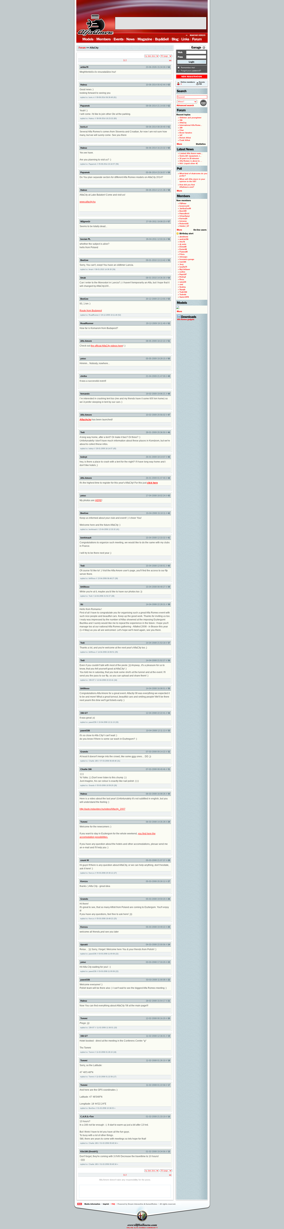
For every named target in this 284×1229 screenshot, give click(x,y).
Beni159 (182, 211)
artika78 (84, 67)
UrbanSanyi (184, 216)
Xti (81, 604)
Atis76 (182, 242)
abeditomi (183, 237)
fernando (85, 394)
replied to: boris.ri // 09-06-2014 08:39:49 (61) (98, 97)
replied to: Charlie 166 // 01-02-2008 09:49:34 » (99, 1143)
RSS (79, 1204)
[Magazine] (145, 39)
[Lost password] (191, 71)
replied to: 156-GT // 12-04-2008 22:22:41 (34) (98, 680)
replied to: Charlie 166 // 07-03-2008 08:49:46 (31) (100, 761)
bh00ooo (84, 587)
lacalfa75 (183, 267)
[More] (191, 310)
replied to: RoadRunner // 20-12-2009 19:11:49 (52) (100, 315)
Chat (181, 130)
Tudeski (182, 295)
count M (84, 860)
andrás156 (183, 239)
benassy (183, 221)
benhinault (85, 538)
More (180, 230)
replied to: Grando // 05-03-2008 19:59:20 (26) (98, 785)
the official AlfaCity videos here (107, 345)
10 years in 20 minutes (189, 158)
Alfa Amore (86, 341)
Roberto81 (184, 224)
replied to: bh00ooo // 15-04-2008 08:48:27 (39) (99, 578)
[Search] (191, 91)
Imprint (104, 1204)
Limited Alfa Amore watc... (191, 153)
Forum (82, 47)
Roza (181, 279)
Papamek (85, 106)
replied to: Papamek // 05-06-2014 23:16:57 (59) (99, 164)
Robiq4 (182, 277)
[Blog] (175, 39)
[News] (130, 39)
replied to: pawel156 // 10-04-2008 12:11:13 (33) (99, 722)
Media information (90, 1204)
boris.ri (84, 127)
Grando (84, 751)
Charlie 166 (86, 769)
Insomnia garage (186, 259)
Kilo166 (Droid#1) (89, 1151)
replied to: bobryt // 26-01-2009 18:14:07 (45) (98, 449)
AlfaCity (182, 123)
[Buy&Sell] (162, 39)
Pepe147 (183, 274)
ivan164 (182, 262)
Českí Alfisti (184, 140)
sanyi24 (182, 282)
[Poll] (191, 168)
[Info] (203, 47)
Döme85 (182, 247)
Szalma (182, 287)
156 (180, 120)
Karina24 (183, 219)
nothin (182, 272)
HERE (98, 500)
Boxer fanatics (185, 133)
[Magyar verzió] (196, 35)
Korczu (84, 881)
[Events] (118, 39)
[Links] (185, 39)
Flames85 (183, 252)
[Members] (103, 39)
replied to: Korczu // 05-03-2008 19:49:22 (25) (98, 919)
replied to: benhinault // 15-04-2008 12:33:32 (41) (99, 529)
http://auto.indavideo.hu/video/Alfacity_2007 (102, 809)
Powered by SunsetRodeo (154, 1204)
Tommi (83, 822)
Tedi (82, 432)
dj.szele (182, 244)
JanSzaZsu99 (185, 209)
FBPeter (182, 203)
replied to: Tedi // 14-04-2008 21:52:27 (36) (97, 596)
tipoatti (84, 944)
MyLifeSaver (184, 269)
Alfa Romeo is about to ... (190, 161)
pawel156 (85, 730)
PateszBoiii (184, 214)
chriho (83, 376)
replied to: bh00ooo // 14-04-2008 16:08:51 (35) (99, 652)
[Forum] (197, 39)
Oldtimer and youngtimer (190, 118)
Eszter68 (183, 249)
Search (203, 103)
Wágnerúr (85, 221)
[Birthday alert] (191, 233)
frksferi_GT (184, 226)
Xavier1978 (184, 297)
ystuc (83, 358)
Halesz (83, 84)
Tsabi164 (183, 292)
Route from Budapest (91, 310)
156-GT (84, 713)
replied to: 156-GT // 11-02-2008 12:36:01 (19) (98, 1028)
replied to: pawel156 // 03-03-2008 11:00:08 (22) (99, 954)
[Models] (85, 39)
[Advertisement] (161, 23)
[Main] (95, 25)
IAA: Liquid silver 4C (188, 163)
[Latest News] (191, 149)
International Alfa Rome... (190, 125)
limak (83, 278)
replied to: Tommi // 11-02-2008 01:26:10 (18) (98, 1052)
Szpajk (182, 289)
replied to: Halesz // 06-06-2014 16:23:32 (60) (98, 118)
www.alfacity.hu (88, 201)
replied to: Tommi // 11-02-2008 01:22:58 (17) (98, 1077)
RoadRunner (86, 323)
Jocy (181, 264)
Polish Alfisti (185, 138)
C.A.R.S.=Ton (87, 1116)
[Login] (191, 62)
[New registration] (191, 76)
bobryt (83, 457)
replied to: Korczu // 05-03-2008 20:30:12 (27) (98, 873)
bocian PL (85, 239)
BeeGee (84, 260)
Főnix (182, 254)
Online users (200, 230)
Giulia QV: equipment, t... (190, 156)
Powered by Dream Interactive (137, 1204)
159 (180, 128)
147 (180, 135)
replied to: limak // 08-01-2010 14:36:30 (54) (97, 269)
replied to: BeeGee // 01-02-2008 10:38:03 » (97, 1108)
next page (170, 60)
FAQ (113, 1204)
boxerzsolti (184, 206)
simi (181, 284)
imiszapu (183, 257)
